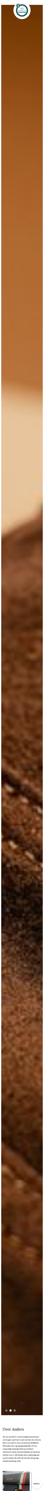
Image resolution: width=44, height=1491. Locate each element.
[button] (6, 1410)
